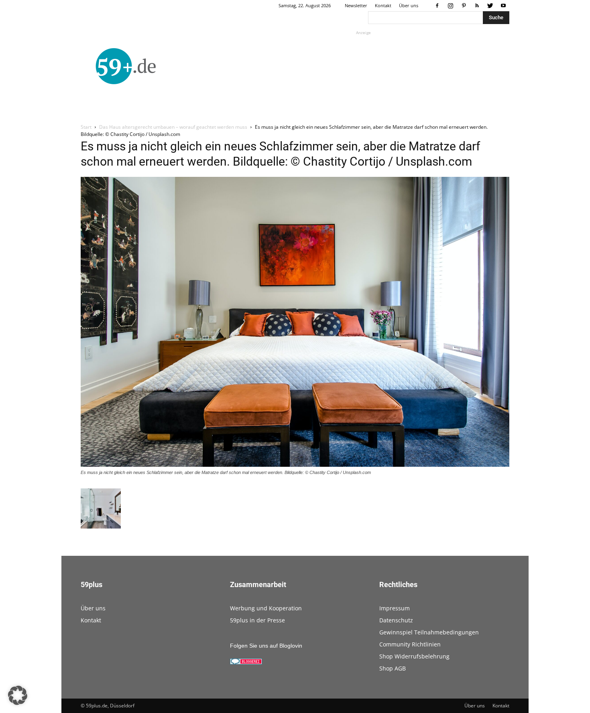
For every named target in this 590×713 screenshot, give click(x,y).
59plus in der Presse (257, 620)
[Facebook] (437, 5)
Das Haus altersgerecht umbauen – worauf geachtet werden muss (173, 127)
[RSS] (477, 5)
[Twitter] (490, 5)
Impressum (394, 608)
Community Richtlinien (410, 644)
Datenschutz (396, 620)
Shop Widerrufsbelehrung (414, 656)
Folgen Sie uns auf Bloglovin (266, 645)
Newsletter (356, 5)
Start (86, 127)
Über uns (408, 5)
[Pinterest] (464, 5)
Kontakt (383, 5)
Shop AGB (392, 668)
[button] (17, 695)
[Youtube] (503, 5)
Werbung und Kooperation (266, 608)
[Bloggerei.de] (246, 662)
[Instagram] (450, 5)
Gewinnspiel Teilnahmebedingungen (429, 632)
